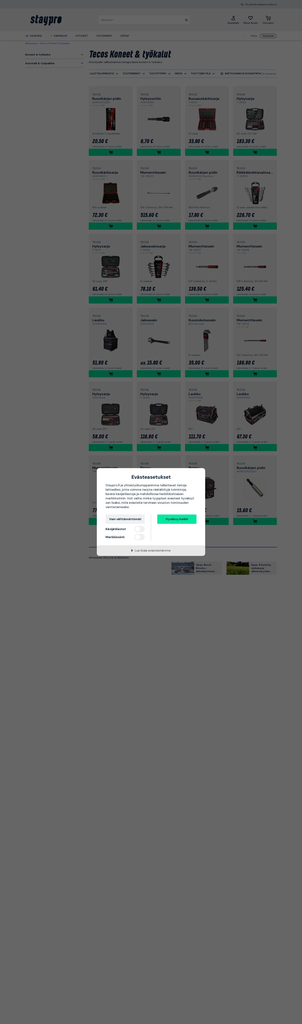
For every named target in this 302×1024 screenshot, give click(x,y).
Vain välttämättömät (125, 519)
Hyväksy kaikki (177, 519)
